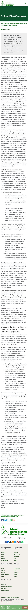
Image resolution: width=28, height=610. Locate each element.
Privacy (2, 601)
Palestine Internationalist (11, 23)
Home (2, 23)
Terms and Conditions (10, 601)
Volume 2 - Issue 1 (14, 14)
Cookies (17, 601)
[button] (25, 3)
